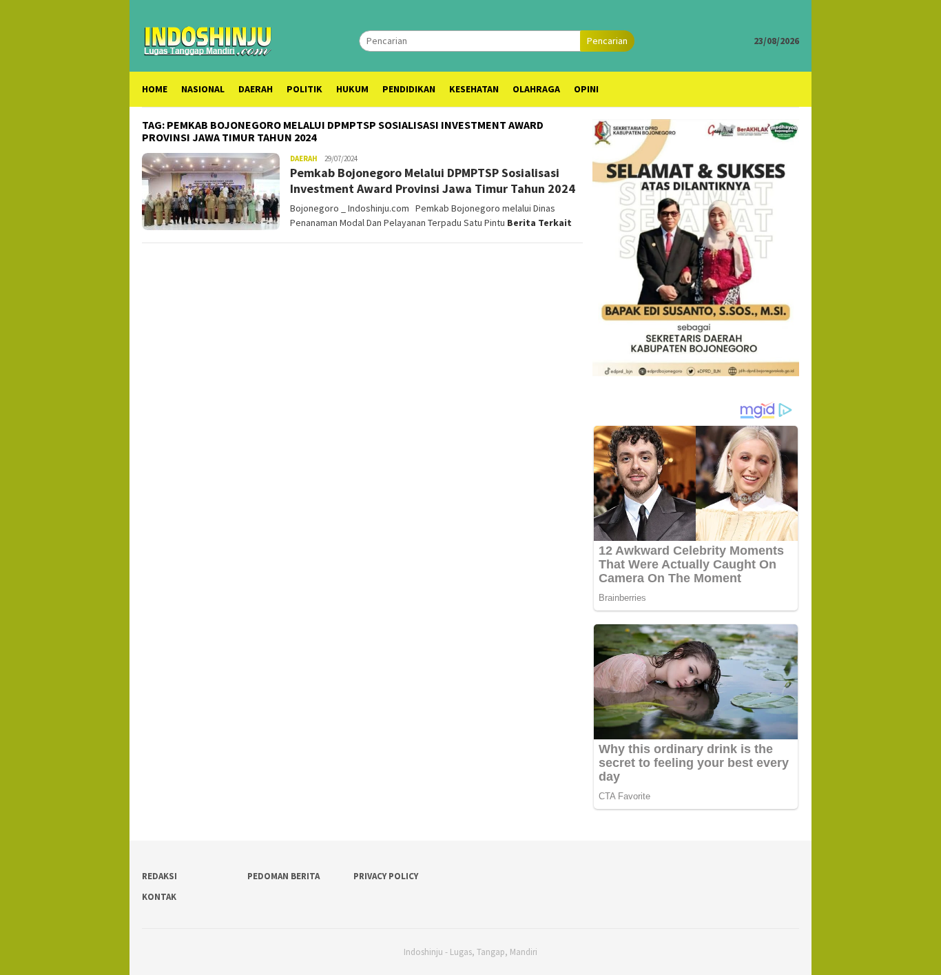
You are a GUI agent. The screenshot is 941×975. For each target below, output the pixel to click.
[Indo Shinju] (208, 39)
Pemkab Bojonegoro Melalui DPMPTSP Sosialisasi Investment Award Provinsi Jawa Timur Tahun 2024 (432, 180)
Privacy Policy (385, 876)
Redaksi (159, 876)
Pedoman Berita (283, 876)
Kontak (159, 897)
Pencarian (607, 40)
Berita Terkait (539, 222)
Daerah (304, 158)
